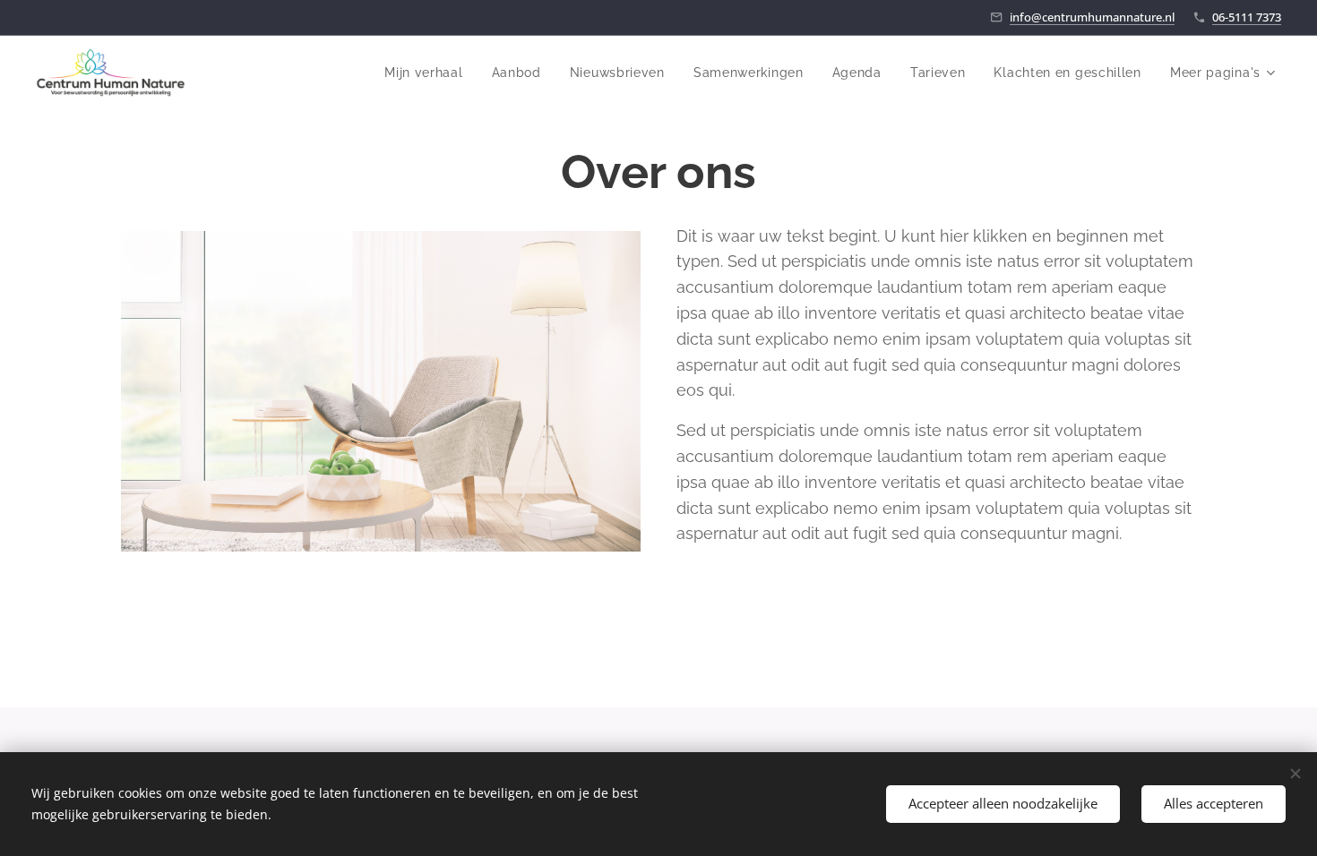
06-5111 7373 (1246, 17)
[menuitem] (428, 72)
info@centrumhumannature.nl (1092, 17)
